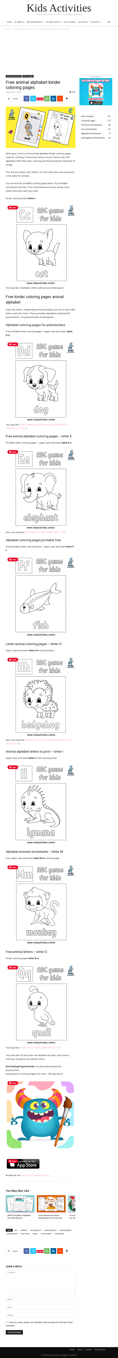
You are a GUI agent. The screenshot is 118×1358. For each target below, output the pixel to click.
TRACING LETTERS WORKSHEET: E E (40, 1047)
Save (41, 99)
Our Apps (94, 22)
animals (24, 1230)
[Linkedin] (53, 98)
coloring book (35, 1230)
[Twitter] (33, 98)
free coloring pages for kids (35, 1175)
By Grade (18, 22)
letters (35, 1234)
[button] (108, 22)
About (80, 1349)
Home (9, 22)
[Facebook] (26, 98)
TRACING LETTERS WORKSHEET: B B (45, 532)
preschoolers (46, 1234)
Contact (88, 1349)
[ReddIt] (60, 98)
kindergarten (12, 1234)
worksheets (59, 1234)
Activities (82, 22)
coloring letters (50, 1230)
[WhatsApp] (47, 98)
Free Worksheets (34, 22)
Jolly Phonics (70, 22)
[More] (67, 98)
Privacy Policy (99, 1349)
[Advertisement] (59, 52)
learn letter (25, 1234)
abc (16, 1230)
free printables (65, 1230)
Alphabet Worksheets (22, 29)
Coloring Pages (52, 22)
